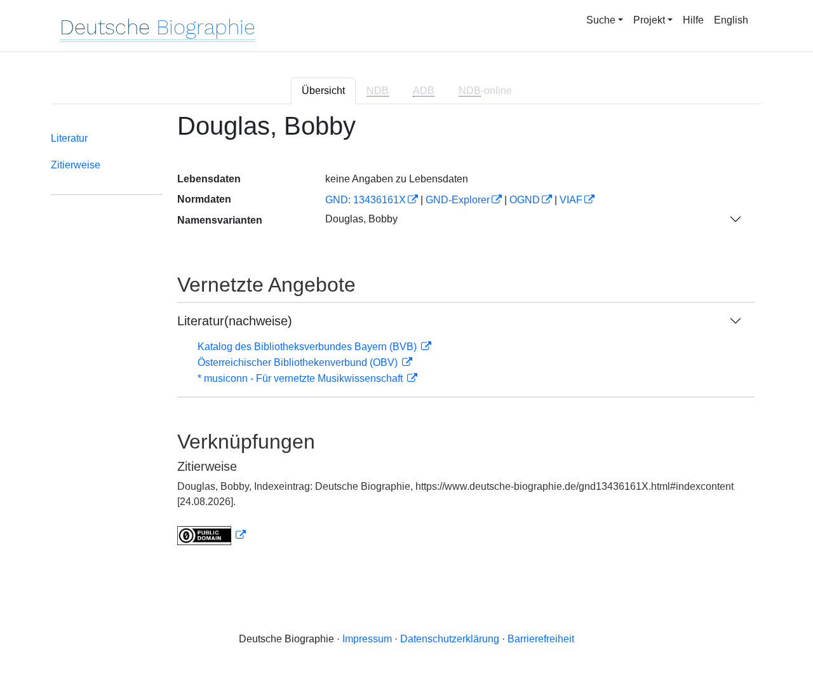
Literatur (69, 138)
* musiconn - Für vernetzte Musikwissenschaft (301, 378)
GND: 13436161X (365, 199)
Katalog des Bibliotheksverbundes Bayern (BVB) (308, 346)
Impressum (367, 638)
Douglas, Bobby (361, 218)
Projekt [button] (649, 20)
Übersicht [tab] (323, 90)
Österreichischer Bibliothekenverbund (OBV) (299, 362)
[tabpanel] (406, 336)
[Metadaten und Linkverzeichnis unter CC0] (211, 535)
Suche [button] (600, 20)
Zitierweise (75, 164)
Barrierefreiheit (540, 638)
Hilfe (693, 20)
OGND (524, 199)
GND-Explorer (458, 199)
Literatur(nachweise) (234, 321)
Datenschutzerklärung (449, 638)
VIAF (571, 199)
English (731, 20)
